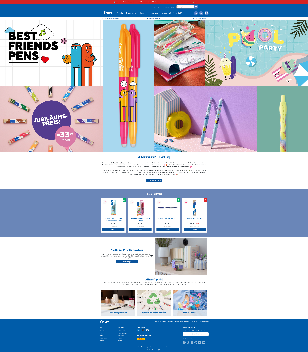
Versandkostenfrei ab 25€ (156, 18)
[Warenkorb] (207, 13)
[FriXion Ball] (167, 208)
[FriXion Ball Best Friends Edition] (140, 208)
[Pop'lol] (179, 53)
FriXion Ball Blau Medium (167, 218)
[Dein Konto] (201, 13)
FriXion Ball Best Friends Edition (140, 219)
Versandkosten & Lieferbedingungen (183, 321)
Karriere (172, 7)
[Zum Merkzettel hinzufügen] (105, 202)
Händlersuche (165, 7)
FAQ (154, 7)
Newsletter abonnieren (195, 334)
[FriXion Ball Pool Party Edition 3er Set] (113, 208)
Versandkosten (166, 347)
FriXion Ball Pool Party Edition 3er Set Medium (113, 219)
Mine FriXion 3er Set (194, 218)
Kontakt (158, 7)
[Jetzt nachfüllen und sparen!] (51, 119)
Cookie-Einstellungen (203, 321)
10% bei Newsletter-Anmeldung (112, 18)
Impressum (158, 321)
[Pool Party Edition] (256, 53)
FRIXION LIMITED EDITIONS (154, 181)
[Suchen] (196, 6)
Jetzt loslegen (127, 262)
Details (113, 230)
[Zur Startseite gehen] (107, 12)
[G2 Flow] (282, 119)
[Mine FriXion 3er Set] (195, 208)
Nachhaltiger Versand (200, 18)
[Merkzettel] (196, 13)
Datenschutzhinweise (167, 321)
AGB (195, 321)
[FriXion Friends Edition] (51, 53)
